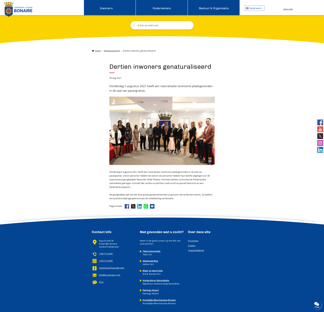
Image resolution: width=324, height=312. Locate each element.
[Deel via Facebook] (127, 206)
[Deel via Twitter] (133, 206)
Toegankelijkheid (196, 250)
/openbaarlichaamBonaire (111, 268)
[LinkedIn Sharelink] (139, 206)
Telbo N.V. (151, 253)
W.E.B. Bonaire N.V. (153, 272)
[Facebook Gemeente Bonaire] (320, 122)
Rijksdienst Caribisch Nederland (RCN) (161, 282)
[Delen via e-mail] (152, 206)
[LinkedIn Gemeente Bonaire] (320, 149)
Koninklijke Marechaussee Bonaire (159, 302)
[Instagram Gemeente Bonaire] (320, 142)
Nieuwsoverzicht (112, 50)
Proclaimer (193, 240)
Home (98, 50)
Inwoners (106, 8)
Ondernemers (162, 8)
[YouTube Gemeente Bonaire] (320, 129)
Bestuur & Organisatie (214, 8)
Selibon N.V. (150, 263)
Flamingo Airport (151, 292)
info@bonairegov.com (109, 275)
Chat (101, 282)
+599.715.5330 (106, 253)
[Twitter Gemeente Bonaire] (320, 135)
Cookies (192, 245)
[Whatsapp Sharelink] (146, 206)
